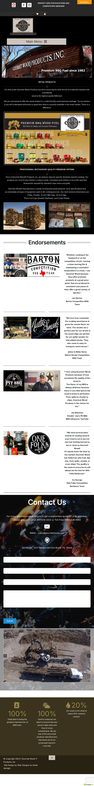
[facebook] (24, 5)
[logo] (23, 17)
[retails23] (47, 113)
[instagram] (29, 5)
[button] (5, 656)
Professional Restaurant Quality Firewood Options (47, 169)
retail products (47, 82)
